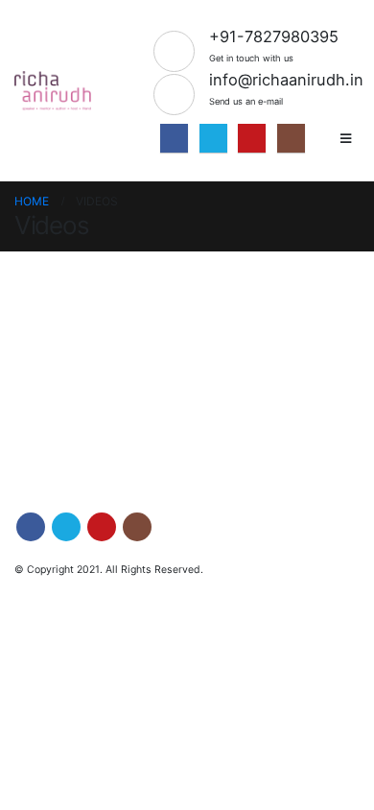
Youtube (101, 526)
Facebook (30, 526)
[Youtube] (252, 138)
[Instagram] (291, 138)
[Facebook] (174, 138)
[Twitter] (213, 138)
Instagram (137, 526)
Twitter (66, 526)
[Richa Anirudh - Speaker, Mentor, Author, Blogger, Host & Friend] (52, 91)
